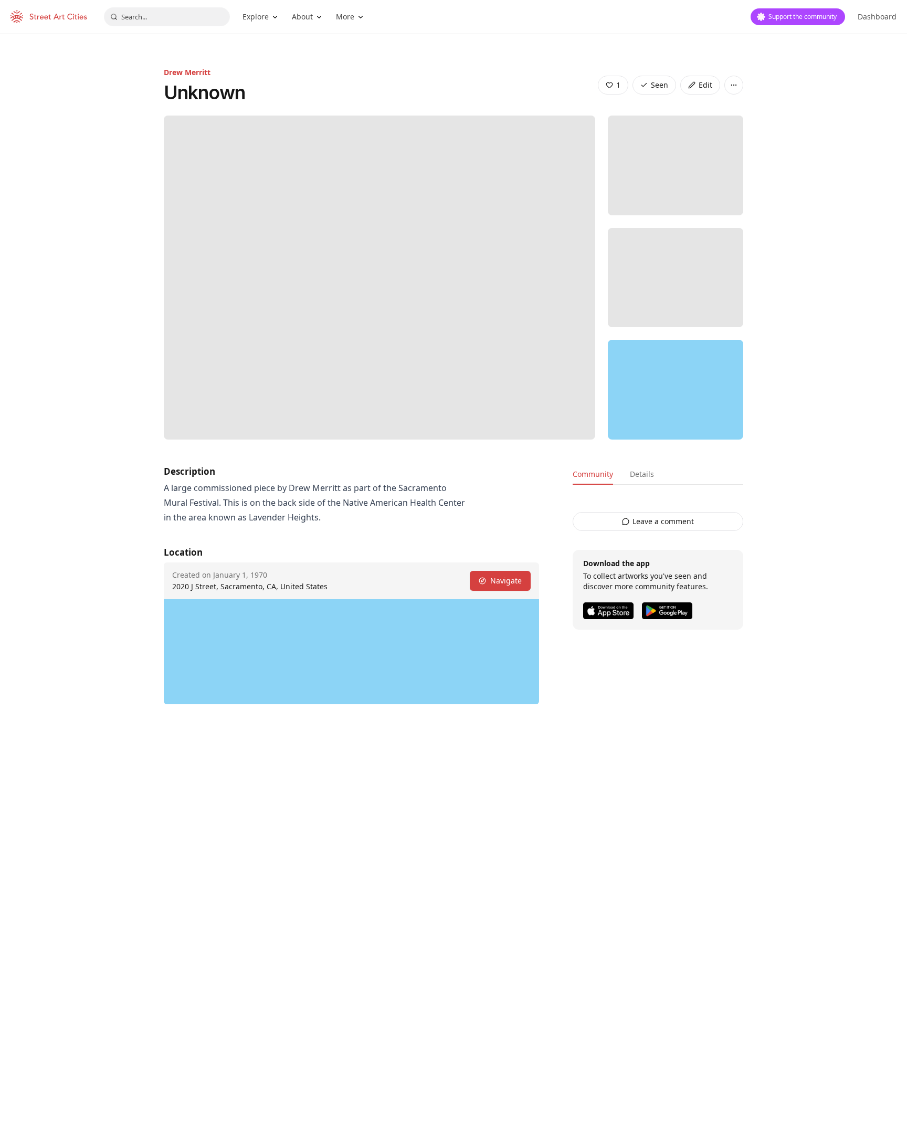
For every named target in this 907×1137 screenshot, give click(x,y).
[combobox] (167, 16)
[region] (675, 390)
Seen (659, 85)
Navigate (506, 581)
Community (593, 474)
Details (642, 474)
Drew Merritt (187, 72)
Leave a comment (663, 521)
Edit (705, 85)
